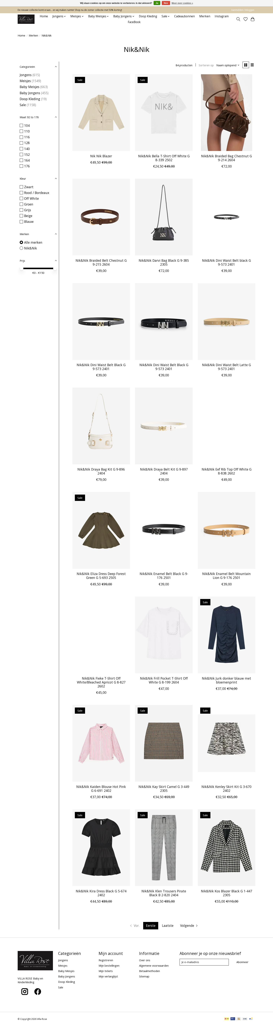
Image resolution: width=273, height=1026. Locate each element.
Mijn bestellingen (109, 965)
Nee (166, 3)
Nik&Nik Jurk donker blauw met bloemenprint (226, 680)
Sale (23, 105)
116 (27, 137)
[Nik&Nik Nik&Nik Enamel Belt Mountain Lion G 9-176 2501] (226, 530)
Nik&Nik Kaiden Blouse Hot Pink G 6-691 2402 (101, 788)
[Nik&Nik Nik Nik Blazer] (101, 112)
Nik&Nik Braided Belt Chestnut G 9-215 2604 (101, 262)
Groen (28, 204)
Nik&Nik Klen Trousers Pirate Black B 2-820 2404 (164, 893)
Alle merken (33, 242)
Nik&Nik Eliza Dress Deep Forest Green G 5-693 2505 (101, 575)
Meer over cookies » (182, 3)
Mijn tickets (106, 971)
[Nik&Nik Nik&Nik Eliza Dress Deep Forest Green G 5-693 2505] (101, 530)
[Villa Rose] (26, 19)
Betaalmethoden (149, 971)
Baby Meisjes (29, 87)
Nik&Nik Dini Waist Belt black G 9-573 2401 (226, 262)
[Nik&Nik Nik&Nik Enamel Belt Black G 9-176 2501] (164, 530)
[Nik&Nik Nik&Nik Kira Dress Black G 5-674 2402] (101, 847)
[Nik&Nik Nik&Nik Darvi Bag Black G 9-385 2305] (164, 217)
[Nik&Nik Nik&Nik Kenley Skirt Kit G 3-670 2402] (226, 743)
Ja (157, 3)
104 (27, 125)
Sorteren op (206, 65)
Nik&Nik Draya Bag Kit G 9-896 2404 (101, 471)
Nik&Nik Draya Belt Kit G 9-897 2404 (164, 471)
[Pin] (232, 1019)
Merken (204, 16)
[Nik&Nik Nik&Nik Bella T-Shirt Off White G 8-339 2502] (164, 112)
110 (27, 131)
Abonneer (242, 962)
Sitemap (144, 976)
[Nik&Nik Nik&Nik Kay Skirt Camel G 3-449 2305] (164, 743)
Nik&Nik (30, 248)
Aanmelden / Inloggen (242, 10)
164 (27, 160)
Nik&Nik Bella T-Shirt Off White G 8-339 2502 (164, 158)
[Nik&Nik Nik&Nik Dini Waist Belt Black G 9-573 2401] (101, 321)
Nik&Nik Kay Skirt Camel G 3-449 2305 (164, 788)
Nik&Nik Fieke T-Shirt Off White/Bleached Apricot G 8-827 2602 (101, 682)
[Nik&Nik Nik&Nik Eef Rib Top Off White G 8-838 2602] (226, 426)
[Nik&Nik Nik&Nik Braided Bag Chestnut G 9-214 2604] (226, 112)
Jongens (26, 75)
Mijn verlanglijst (108, 976)
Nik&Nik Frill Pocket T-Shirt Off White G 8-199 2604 (164, 680)
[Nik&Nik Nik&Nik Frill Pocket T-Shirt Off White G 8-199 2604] (164, 635)
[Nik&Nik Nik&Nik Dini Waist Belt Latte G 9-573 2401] (226, 321)
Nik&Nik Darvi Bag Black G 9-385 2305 (164, 262)
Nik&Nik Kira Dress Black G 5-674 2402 (101, 893)
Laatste (167, 925)
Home (44, 16)
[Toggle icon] (238, 19)
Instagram (222, 16)
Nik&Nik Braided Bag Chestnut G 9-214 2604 (226, 158)
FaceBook (134, 22)
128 (27, 143)
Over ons (144, 960)
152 (27, 154)
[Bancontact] (251, 1019)
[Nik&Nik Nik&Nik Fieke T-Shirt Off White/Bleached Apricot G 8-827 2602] (101, 635)
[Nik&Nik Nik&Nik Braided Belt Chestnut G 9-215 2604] (101, 217)
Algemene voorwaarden (154, 965)
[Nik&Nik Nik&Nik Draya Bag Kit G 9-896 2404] (101, 426)
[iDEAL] (226, 1019)
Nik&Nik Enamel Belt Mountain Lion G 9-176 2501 (226, 575)
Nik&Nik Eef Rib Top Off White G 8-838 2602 (226, 471)
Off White (31, 198)
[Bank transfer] (245, 1019)
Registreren (106, 960)
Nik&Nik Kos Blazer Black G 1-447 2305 (226, 893)
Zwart (28, 187)
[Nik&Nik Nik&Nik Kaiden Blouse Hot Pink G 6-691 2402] (101, 743)
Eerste (150, 925)
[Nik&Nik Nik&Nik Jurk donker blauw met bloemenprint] (226, 635)
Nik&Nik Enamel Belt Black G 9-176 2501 (164, 575)
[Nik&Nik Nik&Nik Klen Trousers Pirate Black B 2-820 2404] (164, 847)
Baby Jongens (30, 93)
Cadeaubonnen (184, 16)
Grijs (27, 210)
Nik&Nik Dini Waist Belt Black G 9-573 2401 (101, 367)
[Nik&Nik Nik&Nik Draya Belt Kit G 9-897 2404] (164, 426)
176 (27, 166)
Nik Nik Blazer (101, 156)
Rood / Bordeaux (36, 192)
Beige (28, 216)
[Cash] (238, 1019)
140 (27, 148)
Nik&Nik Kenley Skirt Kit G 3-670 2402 (226, 788)
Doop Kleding (148, 16)
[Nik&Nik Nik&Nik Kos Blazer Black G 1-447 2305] (226, 847)
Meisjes (25, 81)
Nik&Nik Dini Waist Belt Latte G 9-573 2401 (226, 367)
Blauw (29, 221)
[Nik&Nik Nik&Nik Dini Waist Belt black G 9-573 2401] (226, 217)
